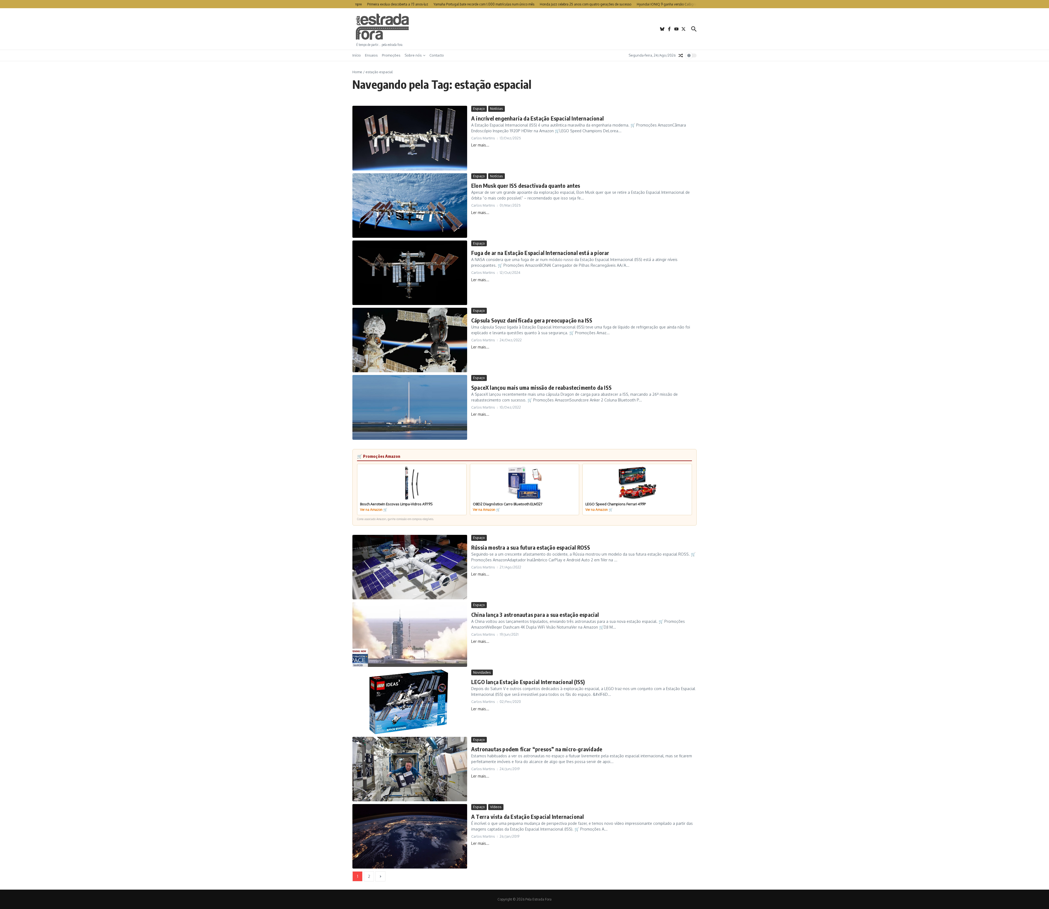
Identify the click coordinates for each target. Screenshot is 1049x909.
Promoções (391, 55)
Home (357, 72)
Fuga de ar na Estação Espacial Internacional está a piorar (540, 252)
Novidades (482, 672)
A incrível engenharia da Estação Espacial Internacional (537, 118)
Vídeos (496, 807)
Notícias (496, 108)
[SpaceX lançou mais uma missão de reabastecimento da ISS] (409, 407)
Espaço (479, 108)
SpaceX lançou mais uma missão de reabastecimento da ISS (541, 387)
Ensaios (371, 55)
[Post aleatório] (681, 55)
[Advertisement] (524, 29)
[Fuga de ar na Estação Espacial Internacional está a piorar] (409, 273)
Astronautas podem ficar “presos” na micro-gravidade (536, 749)
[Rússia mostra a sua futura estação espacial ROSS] (409, 567)
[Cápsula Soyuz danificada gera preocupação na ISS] (409, 340)
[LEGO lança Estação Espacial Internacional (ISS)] (409, 702)
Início (356, 55)
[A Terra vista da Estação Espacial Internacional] (409, 836)
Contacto (436, 55)
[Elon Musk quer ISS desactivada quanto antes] (409, 205)
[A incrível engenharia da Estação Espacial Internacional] (409, 138)
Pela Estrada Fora (382, 27)
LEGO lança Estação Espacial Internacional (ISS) (528, 681)
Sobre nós (413, 55)
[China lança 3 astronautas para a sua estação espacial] (409, 634)
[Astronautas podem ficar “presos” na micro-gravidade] (409, 769)
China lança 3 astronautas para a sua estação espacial (535, 614)
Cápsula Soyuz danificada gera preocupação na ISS (532, 320)
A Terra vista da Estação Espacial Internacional (527, 816)
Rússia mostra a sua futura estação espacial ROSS (530, 547)
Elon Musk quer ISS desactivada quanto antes (525, 185)
